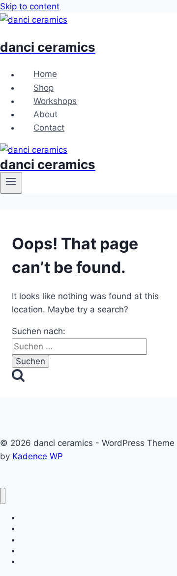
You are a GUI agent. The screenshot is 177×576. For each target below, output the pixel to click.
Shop (43, 88)
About (45, 114)
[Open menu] (11, 183)
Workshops (55, 101)
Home (45, 74)
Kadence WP (37, 456)
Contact (48, 128)
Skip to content (29, 6)
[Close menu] (2, 496)
